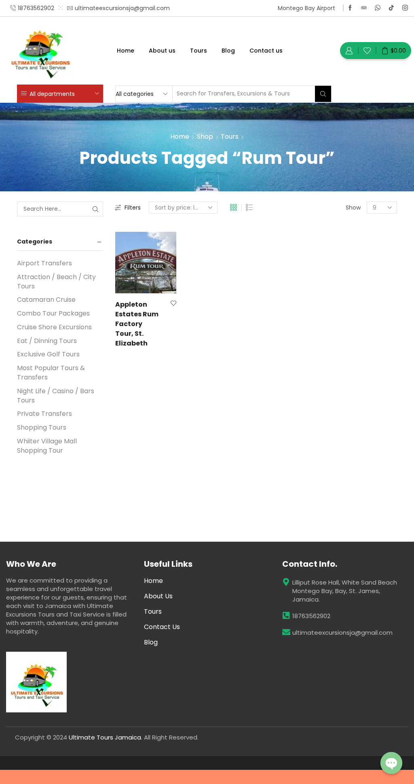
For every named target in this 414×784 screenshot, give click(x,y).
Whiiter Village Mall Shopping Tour (47, 445)
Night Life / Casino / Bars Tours (55, 395)
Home (125, 51)
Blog (228, 51)
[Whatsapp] (377, 8)
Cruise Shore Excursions (54, 327)
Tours (198, 51)
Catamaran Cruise (46, 299)
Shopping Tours (41, 427)
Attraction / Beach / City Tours (56, 281)
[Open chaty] (391, 763)
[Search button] (323, 94)
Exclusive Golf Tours (48, 354)
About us (162, 51)
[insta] (405, 8)
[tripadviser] (364, 8)
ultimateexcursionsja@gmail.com (342, 632)
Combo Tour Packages (53, 313)
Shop (205, 136)
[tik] (391, 8)
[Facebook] (350, 8)
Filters (133, 207)
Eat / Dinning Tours (47, 340)
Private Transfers (44, 413)
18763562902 (311, 616)
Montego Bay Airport (306, 8)
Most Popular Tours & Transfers (51, 372)
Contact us (266, 51)
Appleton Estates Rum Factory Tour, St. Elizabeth (136, 324)
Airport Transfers (44, 263)
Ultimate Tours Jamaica (105, 737)
